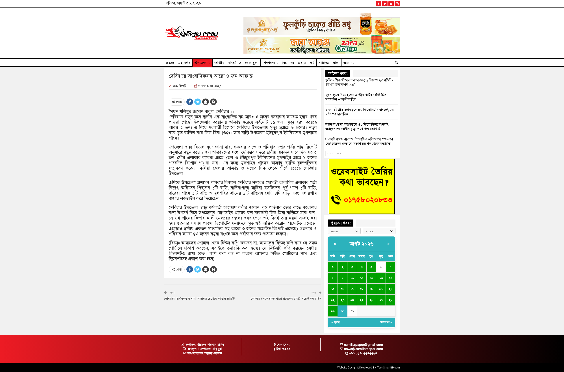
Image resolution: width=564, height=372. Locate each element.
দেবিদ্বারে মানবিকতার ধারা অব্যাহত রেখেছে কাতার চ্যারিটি (199, 299)
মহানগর (184, 62)
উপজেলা (201, 62)
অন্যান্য (348, 62)
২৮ (390, 300)
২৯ (332, 311)
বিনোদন (288, 62)
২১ (390, 289)
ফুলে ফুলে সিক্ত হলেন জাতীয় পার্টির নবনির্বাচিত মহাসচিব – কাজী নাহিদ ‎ (355, 97)
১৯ (371, 289)
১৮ (361, 289)
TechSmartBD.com (388, 367)
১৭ (352, 289)
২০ (381, 289)
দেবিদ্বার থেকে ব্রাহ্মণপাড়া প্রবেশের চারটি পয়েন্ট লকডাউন (286, 299)
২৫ (361, 300)
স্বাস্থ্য (336, 62)
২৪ (352, 300)
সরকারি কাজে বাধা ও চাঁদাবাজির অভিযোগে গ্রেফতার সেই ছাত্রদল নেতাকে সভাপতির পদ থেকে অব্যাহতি (359, 141)
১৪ (390, 278)
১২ (371, 278)
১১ (361, 278)
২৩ (342, 300)
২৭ (381, 300)
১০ (352, 278)
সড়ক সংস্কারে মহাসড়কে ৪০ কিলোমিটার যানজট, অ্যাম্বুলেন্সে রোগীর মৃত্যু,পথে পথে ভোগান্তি (357, 126)
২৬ (371, 300)
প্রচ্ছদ (170, 62)
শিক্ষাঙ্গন (268, 62)
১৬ (342, 289)
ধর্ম (312, 62)
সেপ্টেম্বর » (386, 322)
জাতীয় (219, 62)
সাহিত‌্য (323, 62)
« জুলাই (335, 322)
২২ (333, 300)
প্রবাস (302, 62)
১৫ (332, 289)
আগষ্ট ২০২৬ (362, 244)
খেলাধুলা (252, 62)
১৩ (381, 278)
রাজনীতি (234, 62)
